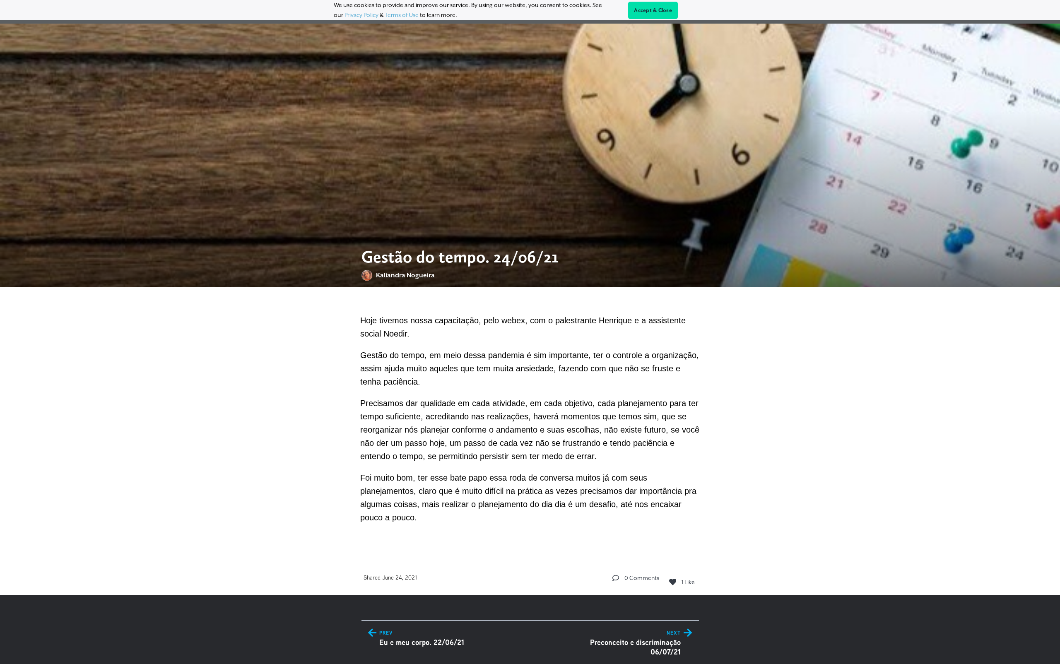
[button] (615, 578)
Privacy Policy (361, 15)
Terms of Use (402, 15)
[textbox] (530, 418)
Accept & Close (653, 10)
